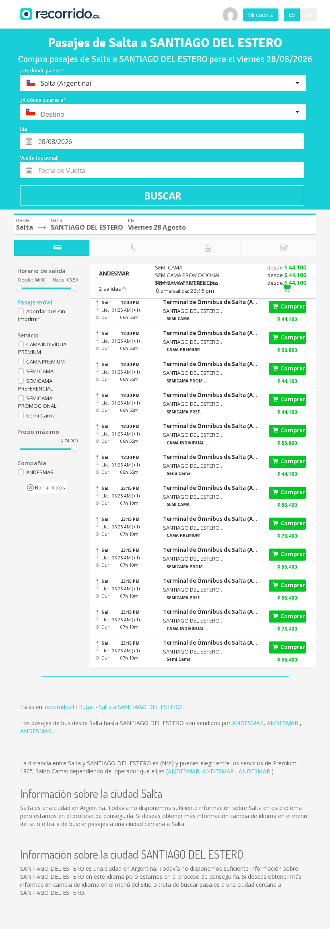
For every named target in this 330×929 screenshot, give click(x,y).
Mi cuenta (261, 14)
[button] (211, 302)
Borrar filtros (49, 487)
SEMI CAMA (40, 371)
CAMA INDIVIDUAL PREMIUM (43, 348)
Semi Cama (41, 415)
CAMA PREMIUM (45, 361)
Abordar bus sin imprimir (41, 315)
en (308, 14)
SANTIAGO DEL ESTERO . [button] (192, 310)
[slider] (19, 288)
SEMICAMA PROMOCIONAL (37, 402)
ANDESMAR (248, 723)
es (292, 14)
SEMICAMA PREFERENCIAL (35, 384)
